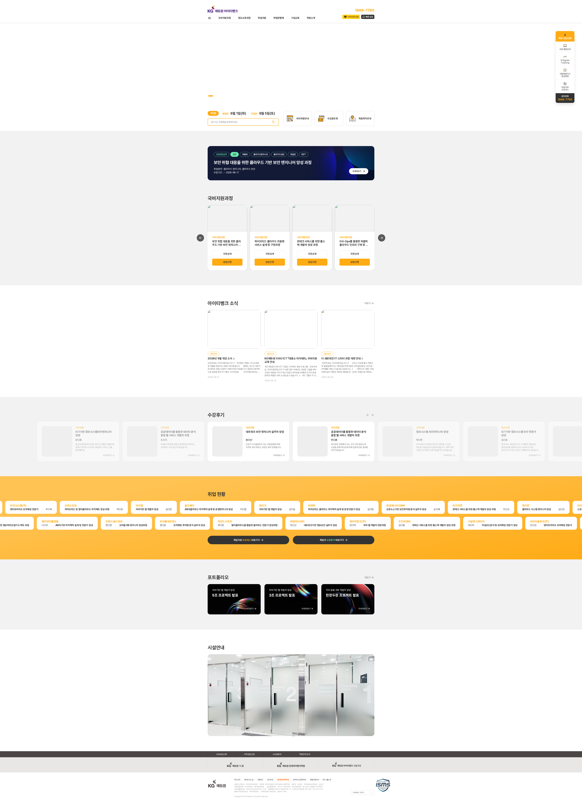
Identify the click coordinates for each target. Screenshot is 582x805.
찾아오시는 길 (248, 780)
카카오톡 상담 (353, 17)
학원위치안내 (304, 754)
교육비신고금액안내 (299, 780)
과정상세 (227, 253)
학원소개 (311, 18)
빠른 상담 (369, 17)
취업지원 (262, 18)
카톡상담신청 (249, 754)
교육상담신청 (221, 754)
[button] (208, 96)
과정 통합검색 (564, 49)
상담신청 (227, 262)
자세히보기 (356, 171)
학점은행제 (278, 18)
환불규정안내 (314, 780)
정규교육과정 (244, 18)
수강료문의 (277, 754)
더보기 (368, 303)
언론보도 (260, 780)
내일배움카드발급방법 (565, 75)
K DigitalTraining (565, 61)
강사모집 (270, 780)
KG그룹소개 (327, 780)
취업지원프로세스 (565, 88)
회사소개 (237, 780)
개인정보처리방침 (283, 780)
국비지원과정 (224, 18)
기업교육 (295, 18)
